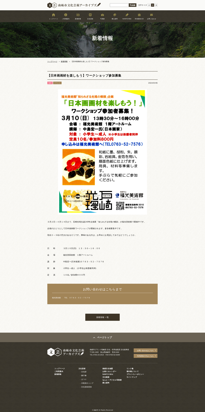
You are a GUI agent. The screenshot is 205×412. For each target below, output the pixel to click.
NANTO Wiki (127, 19)
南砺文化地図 (107, 368)
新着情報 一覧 (102, 317)
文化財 (83, 372)
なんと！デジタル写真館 (112, 380)
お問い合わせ (151, 19)
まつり (83, 379)
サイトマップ (132, 377)
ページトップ (104, 337)
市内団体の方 (139, 19)
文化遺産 (105, 377)
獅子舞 (83, 375)
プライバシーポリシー (135, 374)
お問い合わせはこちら (145, 350)
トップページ (53, 19)
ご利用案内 (66, 19)
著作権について (133, 371)
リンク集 (130, 368)
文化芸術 (90, 19)
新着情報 (78, 19)
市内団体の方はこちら (145, 356)
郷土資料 (115, 19)
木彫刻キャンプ (87, 383)
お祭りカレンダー (109, 371)
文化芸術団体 (86, 387)
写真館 (102, 19)
